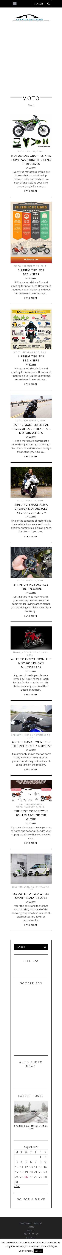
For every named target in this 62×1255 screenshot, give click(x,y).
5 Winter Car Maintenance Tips (31, 1127)
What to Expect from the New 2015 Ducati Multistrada (31, 663)
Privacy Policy (47, 1246)
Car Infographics (30, 804)
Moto (21, 151)
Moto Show (29, 652)
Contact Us (31, 1234)
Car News (17, 735)
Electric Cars (20, 887)
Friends (31, 1237)
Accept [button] (38, 1250)
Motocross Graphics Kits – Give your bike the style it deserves (31, 160)
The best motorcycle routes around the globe (31, 815)
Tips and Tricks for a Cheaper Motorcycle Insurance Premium (31, 508)
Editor (32, 168)
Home (31, 1227)
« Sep (17, 1186)
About (31, 1230)
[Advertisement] (31, 61)
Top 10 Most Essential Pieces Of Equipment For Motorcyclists (31, 429)
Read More (31, 191)
